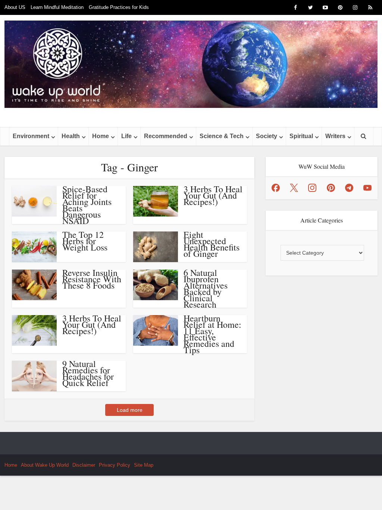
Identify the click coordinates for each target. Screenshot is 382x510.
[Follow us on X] (294, 188)
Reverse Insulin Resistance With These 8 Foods (91, 279)
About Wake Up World (45, 465)
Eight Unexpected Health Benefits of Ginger (211, 243)
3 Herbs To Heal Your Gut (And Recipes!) (213, 195)
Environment (31, 136)
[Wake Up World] (191, 64)
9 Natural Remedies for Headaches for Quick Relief (88, 373)
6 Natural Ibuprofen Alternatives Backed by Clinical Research (206, 288)
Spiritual (301, 136)
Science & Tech (222, 136)
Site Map (143, 465)
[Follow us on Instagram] (312, 188)
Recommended (165, 136)
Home (100, 136)
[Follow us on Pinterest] (331, 188)
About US (14, 7)
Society (266, 136)
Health (71, 136)
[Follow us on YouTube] (367, 188)
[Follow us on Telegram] (349, 188)
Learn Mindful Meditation (57, 7)
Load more (130, 410)
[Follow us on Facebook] (276, 188)
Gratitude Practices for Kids (119, 7)
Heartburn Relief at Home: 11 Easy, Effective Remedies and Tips (212, 334)
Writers (335, 136)
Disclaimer (83, 465)
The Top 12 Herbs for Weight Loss (84, 240)
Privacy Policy (114, 465)
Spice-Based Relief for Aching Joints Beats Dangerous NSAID (87, 205)
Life (126, 136)
